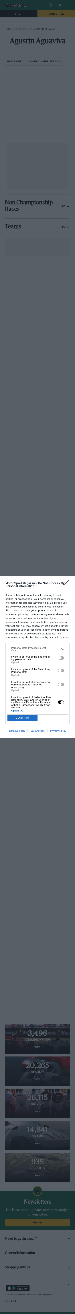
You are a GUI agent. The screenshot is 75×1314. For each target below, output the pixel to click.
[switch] (61, 658)
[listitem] (37, 649)
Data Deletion (17, 730)
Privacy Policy (58, 730)
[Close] (67, 583)
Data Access (37, 730)
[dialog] (37, 657)
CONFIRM (22, 717)
